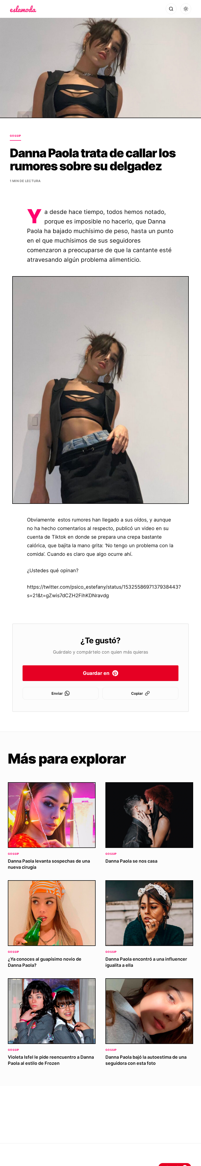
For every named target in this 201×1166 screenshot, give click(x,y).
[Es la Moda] (23, 8)
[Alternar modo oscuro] (185, 8)
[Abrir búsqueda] (171, 8)
